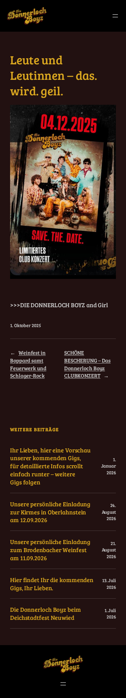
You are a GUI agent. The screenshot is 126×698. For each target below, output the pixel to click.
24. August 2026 (109, 511)
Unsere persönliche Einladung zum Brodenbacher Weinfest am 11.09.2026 (50, 550)
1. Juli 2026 (110, 613)
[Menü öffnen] (115, 16)
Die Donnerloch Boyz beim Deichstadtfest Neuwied (45, 613)
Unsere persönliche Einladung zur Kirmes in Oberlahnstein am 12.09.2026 (50, 512)
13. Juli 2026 (109, 583)
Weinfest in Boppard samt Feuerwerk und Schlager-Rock (28, 364)
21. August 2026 (109, 550)
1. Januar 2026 (108, 466)
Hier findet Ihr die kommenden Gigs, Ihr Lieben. (51, 584)
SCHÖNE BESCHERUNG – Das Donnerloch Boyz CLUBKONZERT (87, 364)
